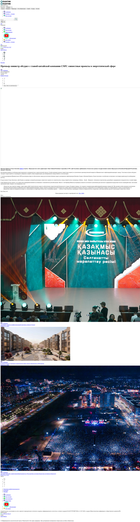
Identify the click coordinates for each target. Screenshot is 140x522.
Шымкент (8, 8)
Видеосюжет (12, 38)
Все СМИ (81, 193)
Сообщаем (8, 12)
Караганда (14, 8)
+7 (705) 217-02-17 (6, 513)
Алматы (3, 8)
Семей (28, 8)
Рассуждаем (8, 16)
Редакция (6, 490)
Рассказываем (8, 32)
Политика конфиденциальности (11, 489)
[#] (6, 2)
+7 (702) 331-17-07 (6, 47)
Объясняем (8, 500)
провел (21, 168)
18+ (1, 23)
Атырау (33, 8)
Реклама (3, 62)
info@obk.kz (4, 49)
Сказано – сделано (10, 14)
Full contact (8, 40)
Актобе (37, 8)
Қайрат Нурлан (4, 75)
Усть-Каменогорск (22, 8)
